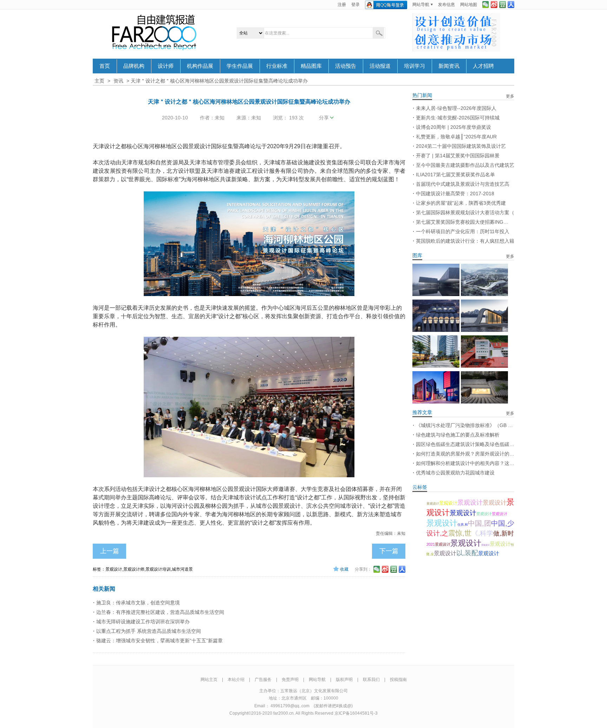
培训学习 (414, 66)
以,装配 (467, 553)
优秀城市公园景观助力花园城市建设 (455, 473)
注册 (342, 4)
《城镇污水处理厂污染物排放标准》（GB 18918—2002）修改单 (465, 425)
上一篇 (109, 551)
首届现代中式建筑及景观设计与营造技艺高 (462, 184)
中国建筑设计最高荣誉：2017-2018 (455, 193)
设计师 (166, 66)
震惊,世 (459, 533)
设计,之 (437, 533)
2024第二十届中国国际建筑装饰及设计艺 (461, 146)
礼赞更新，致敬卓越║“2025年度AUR (456, 136)
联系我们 (371, 679)
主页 (99, 81)
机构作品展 (200, 66)
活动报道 (380, 66)
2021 (430, 544)
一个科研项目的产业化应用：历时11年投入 (462, 231)
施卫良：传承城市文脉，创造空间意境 (138, 602)
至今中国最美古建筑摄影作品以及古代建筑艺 (465, 165)
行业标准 (276, 66)
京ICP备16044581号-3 (356, 713)
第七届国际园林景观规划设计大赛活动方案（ (465, 212)
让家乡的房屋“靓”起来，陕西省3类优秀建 (461, 203)
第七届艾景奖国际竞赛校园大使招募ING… (462, 222)
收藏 (344, 569)
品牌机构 (133, 66)
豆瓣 (502, 4)
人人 (511, 4)
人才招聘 (483, 66)
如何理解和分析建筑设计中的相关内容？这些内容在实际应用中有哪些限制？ (465, 463)
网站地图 (468, 4)
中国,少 (502, 523)
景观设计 (432, 503)
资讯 (118, 81)
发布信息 (446, 4)
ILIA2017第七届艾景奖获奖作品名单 (455, 174)
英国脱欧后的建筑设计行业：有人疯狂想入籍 (465, 241)
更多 (510, 96)
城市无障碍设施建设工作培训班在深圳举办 (143, 621)
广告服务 (263, 679)
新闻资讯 (448, 66)
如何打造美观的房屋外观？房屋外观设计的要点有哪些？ (465, 454)
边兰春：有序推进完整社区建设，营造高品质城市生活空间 (160, 612)
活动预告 (345, 66)
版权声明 (344, 679)
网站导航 (420, 4)
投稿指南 (398, 679)
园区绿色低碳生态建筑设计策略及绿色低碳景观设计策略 (465, 444)
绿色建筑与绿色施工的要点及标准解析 (458, 435)
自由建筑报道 (154, 32)
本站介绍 (236, 679)
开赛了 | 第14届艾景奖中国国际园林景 (458, 155)
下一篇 (388, 551)
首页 (104, 66)
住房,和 (462, 524)
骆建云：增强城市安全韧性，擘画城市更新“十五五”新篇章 (159, 640)
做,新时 (503, 533)
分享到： (363, 569)
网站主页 (209, 679)
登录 (355, 4)
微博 (494, 4)
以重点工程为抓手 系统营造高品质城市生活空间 (148, 631)
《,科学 (482, 533)
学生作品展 (240, 66)
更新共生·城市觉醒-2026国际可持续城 (458, 117)
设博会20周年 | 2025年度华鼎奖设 (453, 127)
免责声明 (290, 679)
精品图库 (311, 66)
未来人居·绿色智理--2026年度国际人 (456, 108)
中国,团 (479, 523)
